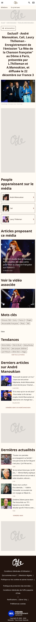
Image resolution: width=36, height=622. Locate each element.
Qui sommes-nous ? (9, 575)
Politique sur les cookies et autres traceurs (17, 579)
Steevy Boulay (28, 345)
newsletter (33, 2)
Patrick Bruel (17, 345)
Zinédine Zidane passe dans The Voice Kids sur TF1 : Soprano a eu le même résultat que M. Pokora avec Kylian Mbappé (23, 505)
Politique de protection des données (17, 586)
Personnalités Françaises (10, 323)
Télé (28, 323)
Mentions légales (25, 575)
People (29, 320)
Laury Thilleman (16, 219)
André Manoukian (11, 23)
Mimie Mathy (6, 345)
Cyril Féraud (6, 352)
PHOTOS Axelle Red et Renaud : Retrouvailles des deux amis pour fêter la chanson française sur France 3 (17, 263)
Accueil (3, 23)
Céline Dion (16, 352)
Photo (22, 323)
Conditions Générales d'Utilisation (17, 571)
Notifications (12, 599)
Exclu (15, 320)
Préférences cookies (18, 604)
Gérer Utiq (23, 599)
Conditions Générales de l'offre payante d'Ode (18, 591)
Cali (11, 208)
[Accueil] (16, 2)
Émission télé (6, 320)
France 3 (22, 320)
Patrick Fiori (6, 348)
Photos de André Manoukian (26, 23)
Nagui (24, 352)
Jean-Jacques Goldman (19, 348)
